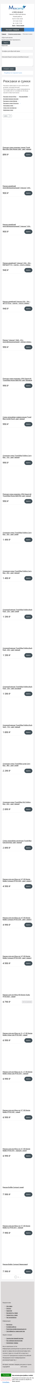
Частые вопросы (11, 1317)
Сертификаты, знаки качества (15, 1331)
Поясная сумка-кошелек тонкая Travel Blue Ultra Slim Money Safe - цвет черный (17, 148)
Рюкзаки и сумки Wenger (10, 101)
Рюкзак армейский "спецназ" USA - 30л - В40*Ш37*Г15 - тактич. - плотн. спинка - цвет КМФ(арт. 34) (17, 264)
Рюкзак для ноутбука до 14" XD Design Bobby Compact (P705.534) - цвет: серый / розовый (17, 919)
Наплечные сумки (8, 110)
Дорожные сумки (8, 105)
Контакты (9, 1324)
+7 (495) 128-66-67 (17, 12)
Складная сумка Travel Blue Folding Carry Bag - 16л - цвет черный (17, 456)
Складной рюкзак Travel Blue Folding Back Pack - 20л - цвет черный (17, 649)
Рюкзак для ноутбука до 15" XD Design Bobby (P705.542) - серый (16, 1111)
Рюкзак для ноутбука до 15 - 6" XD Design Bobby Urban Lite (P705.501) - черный (17, 1072)
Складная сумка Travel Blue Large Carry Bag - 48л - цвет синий (16, 764)
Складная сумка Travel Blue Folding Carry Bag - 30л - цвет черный (17, 572)
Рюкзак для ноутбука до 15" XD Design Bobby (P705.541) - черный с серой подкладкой (16, 1150)
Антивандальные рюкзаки (10, 98)
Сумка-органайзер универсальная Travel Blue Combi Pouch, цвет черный (17, 418)
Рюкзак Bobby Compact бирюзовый (15, 1264)
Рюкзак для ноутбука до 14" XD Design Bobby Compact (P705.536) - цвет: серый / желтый (17, 881)
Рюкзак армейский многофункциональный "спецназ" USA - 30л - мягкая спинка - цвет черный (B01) (17, 226)
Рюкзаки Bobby (23, 96)
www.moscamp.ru (15, 1366)
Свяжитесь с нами (12, 1315)
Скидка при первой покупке (14, 1338)
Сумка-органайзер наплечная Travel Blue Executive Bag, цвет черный (17, 841)
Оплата (8, 1308)
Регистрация (20, 25)
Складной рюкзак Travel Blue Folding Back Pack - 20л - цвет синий (17, 610)
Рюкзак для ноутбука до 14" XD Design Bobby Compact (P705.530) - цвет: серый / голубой (17, 958)
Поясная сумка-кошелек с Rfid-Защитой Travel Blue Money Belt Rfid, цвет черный (17, 495)
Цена (6, 116)
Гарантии (9, 1310)
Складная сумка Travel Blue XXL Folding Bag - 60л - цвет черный (17, 803)
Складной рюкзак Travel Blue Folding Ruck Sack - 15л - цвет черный (17, 726)
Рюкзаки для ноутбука (9, 96)
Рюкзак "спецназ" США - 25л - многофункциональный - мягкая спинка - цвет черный (17, 341)
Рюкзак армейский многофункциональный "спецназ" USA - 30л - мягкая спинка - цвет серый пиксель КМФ (17, 188)
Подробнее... (6, 1382)
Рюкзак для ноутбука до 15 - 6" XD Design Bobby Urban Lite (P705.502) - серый (17, 1034)
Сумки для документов (9, 107)
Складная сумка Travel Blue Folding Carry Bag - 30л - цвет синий (17, 533)
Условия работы (11, 1327)
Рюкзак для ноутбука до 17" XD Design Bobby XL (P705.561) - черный (16, 1226)
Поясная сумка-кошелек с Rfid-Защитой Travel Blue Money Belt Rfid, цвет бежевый (17, 379)
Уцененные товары (12, 1343)
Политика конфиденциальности (16, 1329)
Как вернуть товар (12, 1313)
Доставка (9, 1306)
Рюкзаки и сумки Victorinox (11, 103)
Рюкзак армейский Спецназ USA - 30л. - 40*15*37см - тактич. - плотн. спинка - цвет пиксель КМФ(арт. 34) (16, 303)
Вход (13, 25)
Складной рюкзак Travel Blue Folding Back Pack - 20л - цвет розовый (17, 687)
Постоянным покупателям (14, 1340)
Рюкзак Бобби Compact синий (13, 1187)
